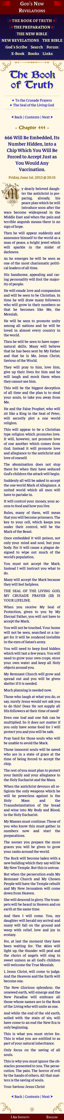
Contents (32, 116)
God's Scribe (16, 46)
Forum (52, 46)
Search (37, 46)
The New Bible (32, 33)
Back (16, 116)
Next (47, 116)
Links (48, 53)
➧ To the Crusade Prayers (32, 100)
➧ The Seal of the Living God (32, 104)
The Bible (52, 40)
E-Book (18, 53)
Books (33, 53)
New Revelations (20, 40)
